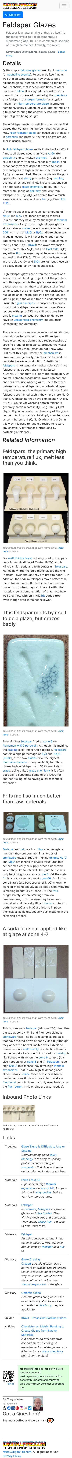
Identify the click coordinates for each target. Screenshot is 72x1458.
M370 (20, 745)
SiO (37, 261)
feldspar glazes (30, 70)
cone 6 (47, 741)
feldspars (9, 365)
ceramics (12, 137)
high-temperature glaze (33, 103)
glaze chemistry (32, 186)
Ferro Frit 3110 (30, 1180)
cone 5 (31, 1061)
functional (9, 1082)
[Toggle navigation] (64, 5)
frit (44, 199)
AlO (51, 153)
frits (55, 891)
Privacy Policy (12, 1456)
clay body (45, 1305)
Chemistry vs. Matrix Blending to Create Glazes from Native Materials (42, 1330)
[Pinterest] (17, 1408)
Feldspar (8, 849)
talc (22, 849)
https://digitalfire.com (17, 1451)
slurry (27, 178)
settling (58, 178)
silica (20, 91)
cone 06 (45, 878)
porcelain (31, 745)
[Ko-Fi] (25, 1408)
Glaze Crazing (30, 1259)
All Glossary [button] (13, 14)
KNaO (32, 245)
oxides (32, 758)
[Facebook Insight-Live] (8, 1408)
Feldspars (60, 749)
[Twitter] (29, 1408)
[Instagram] (21, 1408)
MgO (28, 232)
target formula (36, 99)
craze (26, 228)
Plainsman (9, 745)
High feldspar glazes (19, 149)
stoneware (9, 857)
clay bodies (43, 1192)
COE (6, 232)
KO (18, 216)
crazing (17, 315)
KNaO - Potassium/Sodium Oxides (43, 1318)
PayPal (10, 1383)
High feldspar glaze (23, 132)
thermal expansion (15, 762)
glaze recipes (26, 303)
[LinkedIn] (13, 1408)
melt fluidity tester (20, 558)
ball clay (35, 191)
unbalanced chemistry (28, 319)
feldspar (61, 70)
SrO (55, 249)
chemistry (60, 95)
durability (9, 157)
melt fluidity (31, 1049)
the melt (41, 157)
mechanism (51, 353)
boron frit (47, 1188)
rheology (27, 1159)
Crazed (26, 1263)
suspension (28, 1167)
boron (48, 903)
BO (39, 232)
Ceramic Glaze (31, 1293)
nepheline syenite (18, 74)
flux (18, 253)
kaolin (55, 161)
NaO (6, 216)
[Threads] (4, 1408)
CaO (49, 249)
